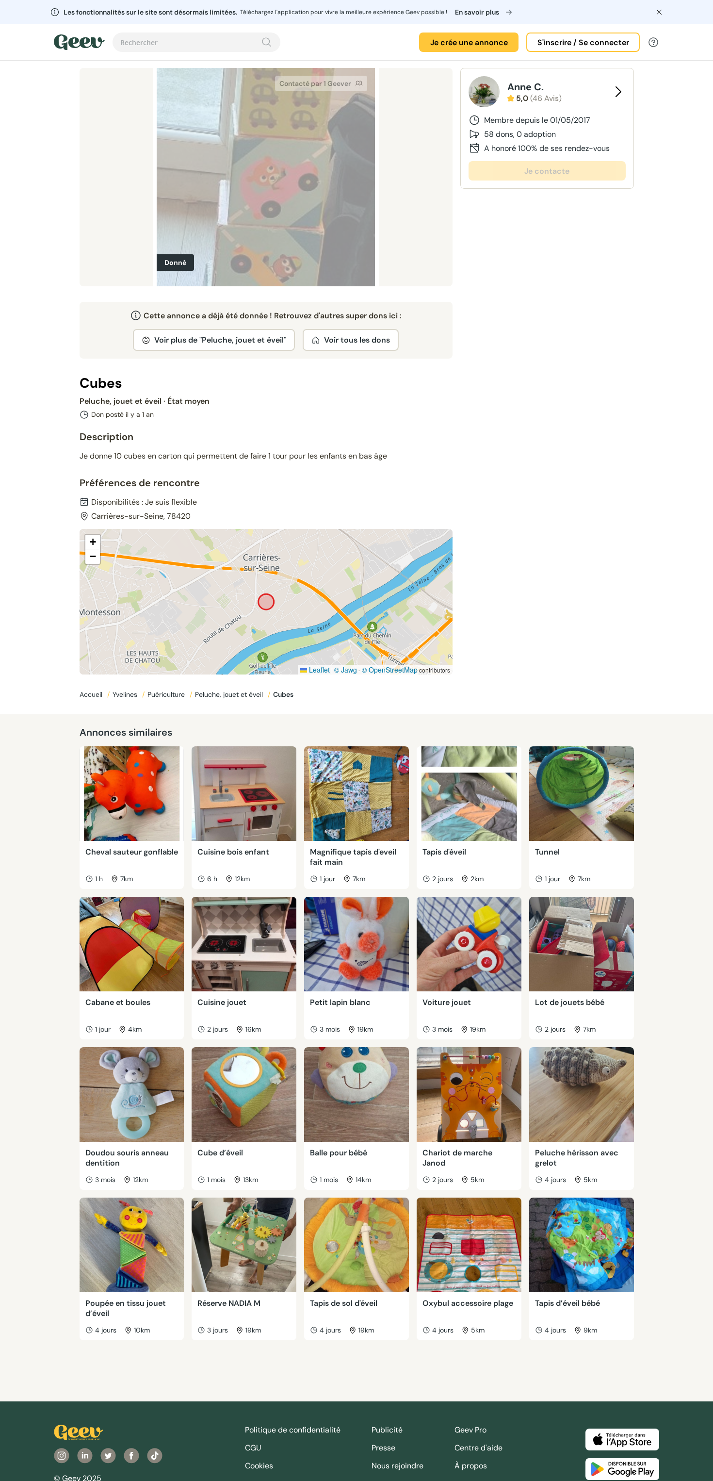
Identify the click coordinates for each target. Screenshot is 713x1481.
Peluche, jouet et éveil (230, 694)
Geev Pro (470, 1430)
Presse (383, 1448)
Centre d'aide (478, 1448)
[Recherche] (267, 42)
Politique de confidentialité (292, 1430)
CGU (253, 1448)
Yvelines (126, 694)
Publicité (387, 1430)
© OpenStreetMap (390, 670)
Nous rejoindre (397, 1466)
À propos (470, 1466)
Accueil (92, 694)
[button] (92, 542)
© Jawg (345, 670)
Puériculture (167, 694)
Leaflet (318, 670)
